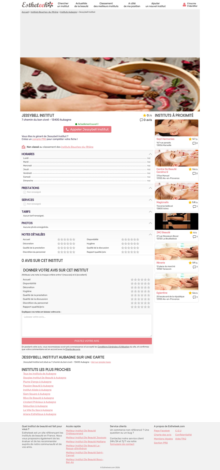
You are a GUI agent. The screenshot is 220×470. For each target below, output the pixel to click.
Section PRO (161, 442)
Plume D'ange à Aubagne (37, 381)
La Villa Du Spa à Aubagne (38, 410)
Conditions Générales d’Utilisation (113, 347)
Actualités (81, 5)
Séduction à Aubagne (35, 406)
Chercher (63, 5)
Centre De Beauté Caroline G (166, 170)
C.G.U (178, 430)
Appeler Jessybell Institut (89, 129)
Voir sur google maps (101, 362)
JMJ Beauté (163, 232)
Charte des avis (72, 349)
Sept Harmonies (165, 139)
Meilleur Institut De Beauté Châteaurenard (81, 432)
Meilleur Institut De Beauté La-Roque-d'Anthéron (83, 447)
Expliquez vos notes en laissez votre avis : (41, 312)
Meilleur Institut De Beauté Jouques (86, 437)
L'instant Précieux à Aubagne (39, 402)
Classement (106, 5)
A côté (132, 5)
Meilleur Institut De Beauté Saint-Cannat (84, 454)
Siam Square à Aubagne (36, 393)
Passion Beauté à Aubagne (38, 385)
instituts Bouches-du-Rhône (77, 146)
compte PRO (39, 139)
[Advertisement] (110, 36)
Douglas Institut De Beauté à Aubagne (44, 377)
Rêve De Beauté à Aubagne (38, 398)
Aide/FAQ (180, 438)
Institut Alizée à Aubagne (37, 389)
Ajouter (156, 5)
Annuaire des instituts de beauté (37, 4)
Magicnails (163, 202)
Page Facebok (162, 430)
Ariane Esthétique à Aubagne (39, 414)
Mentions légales (163, 438)
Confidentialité (183, 434)
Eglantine (162, 292)
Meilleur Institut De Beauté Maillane (86, 441)
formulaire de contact (122, 444)
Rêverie (161, 262)
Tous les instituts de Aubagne (39, 373)
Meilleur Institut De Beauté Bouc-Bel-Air (84, 461)
